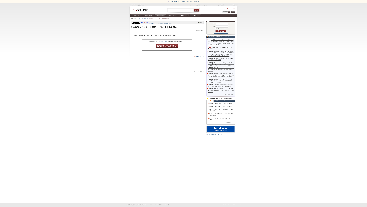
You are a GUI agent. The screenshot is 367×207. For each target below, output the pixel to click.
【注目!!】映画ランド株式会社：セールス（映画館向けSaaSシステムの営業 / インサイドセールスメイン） (221, 90)
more (233, 36)
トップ (139, 18)
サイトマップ (205, 5)
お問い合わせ (170, 204)
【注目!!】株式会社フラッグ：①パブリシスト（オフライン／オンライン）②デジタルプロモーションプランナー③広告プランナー (221, 80)
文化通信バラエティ (184, 15)
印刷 (200, 22)
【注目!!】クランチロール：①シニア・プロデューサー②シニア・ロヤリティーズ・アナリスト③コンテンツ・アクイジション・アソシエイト (221, 64)
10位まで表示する (229, 122)
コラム (195, 15)
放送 (224, 100)
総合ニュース (137, 15)
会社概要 (128, 204)
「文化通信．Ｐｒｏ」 (162, 41)
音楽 (232, 100)
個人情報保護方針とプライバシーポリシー (145, 204)
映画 (217, 100)
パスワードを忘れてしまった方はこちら (221, 33)
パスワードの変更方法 (219, 5)
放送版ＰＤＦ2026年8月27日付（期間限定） (221, 106)
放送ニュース (160, 15)
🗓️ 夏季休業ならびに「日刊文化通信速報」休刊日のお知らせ (183, 1)
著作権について (162, 204)
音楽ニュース (172, 15)
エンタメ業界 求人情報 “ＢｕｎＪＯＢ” (219, 36)
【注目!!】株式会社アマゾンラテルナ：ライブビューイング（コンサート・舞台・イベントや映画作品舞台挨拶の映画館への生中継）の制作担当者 (221, 75)
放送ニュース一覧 (199, 56)
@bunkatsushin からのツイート (214, 134)
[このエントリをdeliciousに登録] (147, 23)
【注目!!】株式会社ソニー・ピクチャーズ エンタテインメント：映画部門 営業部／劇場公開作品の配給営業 (221, 69)
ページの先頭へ (200, 71)
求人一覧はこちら (229, 94)
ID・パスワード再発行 (231, 5)
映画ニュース (148, 15)
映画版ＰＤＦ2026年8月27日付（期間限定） (221, 103)
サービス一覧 (191, 5)
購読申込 (198, 5)
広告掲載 (133, 204)
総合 (210, 100)
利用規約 (156, 204)
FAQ (211, 5)
